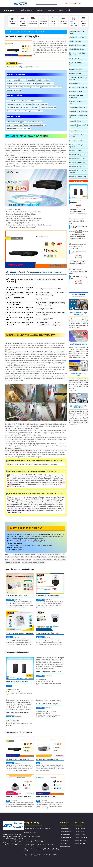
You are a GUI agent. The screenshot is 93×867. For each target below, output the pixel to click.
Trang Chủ (9, 32)
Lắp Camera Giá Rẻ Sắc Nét (38, 125)
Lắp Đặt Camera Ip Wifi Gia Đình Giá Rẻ (25, 554)
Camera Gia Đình (80, 829)
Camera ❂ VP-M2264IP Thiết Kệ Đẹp (46, 796)
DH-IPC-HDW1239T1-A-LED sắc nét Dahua (47, 633)
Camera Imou (64, 840)
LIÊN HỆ (68, 10)
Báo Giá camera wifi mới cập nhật (52, 87)
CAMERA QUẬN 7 (9, 11)
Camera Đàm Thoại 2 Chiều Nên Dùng (38, 80)
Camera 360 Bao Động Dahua (77, 176)
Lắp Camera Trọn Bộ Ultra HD (34, 122)
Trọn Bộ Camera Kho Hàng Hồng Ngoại (33, 562)
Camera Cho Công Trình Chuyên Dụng (76, 96)
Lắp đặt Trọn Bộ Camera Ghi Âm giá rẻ (18, 125)
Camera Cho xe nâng (75, 73)
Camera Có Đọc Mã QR (76, 69)
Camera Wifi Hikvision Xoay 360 (16, 101)
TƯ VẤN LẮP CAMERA (26, 10)
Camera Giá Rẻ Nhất (75, 83)
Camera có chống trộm (76, 91)
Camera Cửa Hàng (80, 834)
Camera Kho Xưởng (81, 840)
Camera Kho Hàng (80, 843)
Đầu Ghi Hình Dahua (75, 41)
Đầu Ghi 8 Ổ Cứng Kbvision (76, 49)
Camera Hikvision (65, 834)
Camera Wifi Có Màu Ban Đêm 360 (78, 116)
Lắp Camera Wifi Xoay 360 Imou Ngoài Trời (78, 145)
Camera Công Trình (81, 837)
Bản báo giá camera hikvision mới (16, 80)
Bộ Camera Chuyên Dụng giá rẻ (15, 122)
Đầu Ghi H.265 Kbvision (75, 59)
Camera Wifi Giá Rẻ (74, 131)
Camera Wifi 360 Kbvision (40, 104)
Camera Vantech (65, 837)
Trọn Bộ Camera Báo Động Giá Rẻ (21, 559)
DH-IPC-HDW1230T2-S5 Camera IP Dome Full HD (19, 633)
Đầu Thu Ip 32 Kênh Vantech (77, 37)
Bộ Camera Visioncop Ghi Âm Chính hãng (18, 128)
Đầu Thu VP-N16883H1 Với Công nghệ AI (22, 36)
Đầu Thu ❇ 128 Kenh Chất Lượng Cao (47, 759)
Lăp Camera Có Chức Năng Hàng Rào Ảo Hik (77, 54)
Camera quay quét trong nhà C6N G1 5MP (48, 672)
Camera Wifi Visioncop (75, 121)
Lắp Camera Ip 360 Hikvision (77, 162)
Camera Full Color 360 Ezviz (77, 158)
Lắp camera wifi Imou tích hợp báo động (18, 111)
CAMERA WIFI (51, 10)
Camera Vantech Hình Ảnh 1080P (34, 32)
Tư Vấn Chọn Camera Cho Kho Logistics (78, 78)
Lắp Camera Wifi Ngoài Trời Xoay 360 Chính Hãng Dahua (23, 107)
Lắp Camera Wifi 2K (36, 111)
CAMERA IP (60, 10)
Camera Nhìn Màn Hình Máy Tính (77, 102)
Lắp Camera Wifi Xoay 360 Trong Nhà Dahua (19, 104)
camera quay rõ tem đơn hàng (32, 87)
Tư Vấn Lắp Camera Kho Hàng (78, 374)
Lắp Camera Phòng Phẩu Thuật (78, 87)
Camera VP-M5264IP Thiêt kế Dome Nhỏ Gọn (18, 796)
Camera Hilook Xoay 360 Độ (77, 154)
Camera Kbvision (65, 831)
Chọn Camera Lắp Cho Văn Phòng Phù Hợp (78, 407)
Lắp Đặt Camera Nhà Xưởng (78, 344)
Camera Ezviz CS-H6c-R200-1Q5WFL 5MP (17, 712)
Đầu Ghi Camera (65, 846)
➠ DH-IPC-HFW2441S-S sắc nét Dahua (16, 596)
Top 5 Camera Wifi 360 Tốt (77, 107)
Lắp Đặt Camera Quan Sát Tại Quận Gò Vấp (33, 557)
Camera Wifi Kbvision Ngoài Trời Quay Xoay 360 (78, 126)
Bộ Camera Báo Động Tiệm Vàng (42, 559)
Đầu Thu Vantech (18, 32)
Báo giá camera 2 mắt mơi (14, 87)
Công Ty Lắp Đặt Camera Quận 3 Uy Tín (49, 554)
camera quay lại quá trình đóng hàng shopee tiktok (21, 83)
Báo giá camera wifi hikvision (45, 83)
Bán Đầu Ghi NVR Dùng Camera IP (78, 64)
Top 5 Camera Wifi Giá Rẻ (14, 90)
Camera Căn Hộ (79, 831)
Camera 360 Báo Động (75, 150)
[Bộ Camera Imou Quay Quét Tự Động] (48, 700)
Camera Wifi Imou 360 (75, 141)
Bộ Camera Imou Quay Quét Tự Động (47, 704)
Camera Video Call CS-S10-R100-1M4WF (17, 682)
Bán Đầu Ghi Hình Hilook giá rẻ (77, 45)
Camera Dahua (64, 829)
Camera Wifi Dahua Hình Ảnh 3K (78, 111)
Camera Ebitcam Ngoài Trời (48, 107)
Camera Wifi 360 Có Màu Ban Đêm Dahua (77, 171)
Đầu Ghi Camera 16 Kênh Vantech (76, 32)
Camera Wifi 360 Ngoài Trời (34, 101)
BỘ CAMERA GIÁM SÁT (40, 10)
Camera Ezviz (64, 843)
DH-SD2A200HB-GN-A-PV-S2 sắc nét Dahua (48, 596)
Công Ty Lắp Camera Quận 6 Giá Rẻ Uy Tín (78, 313)
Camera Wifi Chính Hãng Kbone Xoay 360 (78, 136)
